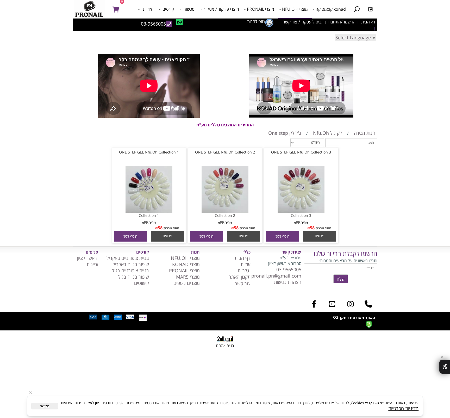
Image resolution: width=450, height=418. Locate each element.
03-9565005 (288, 269)
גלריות (244, 270)
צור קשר (243, 283)
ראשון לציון (87, 258)
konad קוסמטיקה (331, 9)
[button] (282, 236)
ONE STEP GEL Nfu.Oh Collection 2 (225, 152)
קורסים (168, 9)
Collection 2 (225, 215)
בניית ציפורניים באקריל (128, 258)
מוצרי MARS (187, 277)
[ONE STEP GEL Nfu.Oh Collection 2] (225, 211)
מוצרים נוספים (186, 283)
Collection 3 (301, 215)
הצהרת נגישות (287, 282)
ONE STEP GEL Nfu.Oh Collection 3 (301, 152)
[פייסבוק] (370, 9)
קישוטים (141, 283)
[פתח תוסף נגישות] (444, 367)
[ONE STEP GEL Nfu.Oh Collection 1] (149, 211)
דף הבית (243, 258)
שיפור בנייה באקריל (131, 264)
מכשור (189, 9)
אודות (147, 9)
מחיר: (304, 222)
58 (312, 228)
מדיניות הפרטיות (403, 408)
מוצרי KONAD (186, 264)
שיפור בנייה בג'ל (133, 277)
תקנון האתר (240, 277)
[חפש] (356, 9)
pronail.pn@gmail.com (276, 276)
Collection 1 (149, 215)
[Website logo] (90, 9)
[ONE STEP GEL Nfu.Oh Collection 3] (301, 211)
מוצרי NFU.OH (295, 9)
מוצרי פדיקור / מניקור (221, 9)
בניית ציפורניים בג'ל (130, 270)
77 (298, 222)
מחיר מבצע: (323, 228)
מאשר (44, 406)
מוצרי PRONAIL (260, 9)
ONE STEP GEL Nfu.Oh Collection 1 (149, 152)
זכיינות (92, 264)
